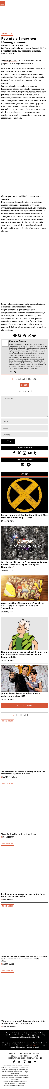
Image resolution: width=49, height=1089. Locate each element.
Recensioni (7, 721)
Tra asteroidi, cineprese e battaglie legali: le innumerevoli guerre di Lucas (23, 773)
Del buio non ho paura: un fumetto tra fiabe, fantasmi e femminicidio (23, 895)
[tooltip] (15, 335)
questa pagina (34, 1045)
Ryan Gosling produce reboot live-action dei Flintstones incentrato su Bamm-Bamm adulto (24, 654)
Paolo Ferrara (9, 899)
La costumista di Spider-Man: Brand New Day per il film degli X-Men (24, 516)
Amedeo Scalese (9, 1026)
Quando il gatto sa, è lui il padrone (18, 834)
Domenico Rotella (10, 777)
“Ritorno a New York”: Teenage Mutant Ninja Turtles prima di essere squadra (23, 1022)
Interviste (7, 34)
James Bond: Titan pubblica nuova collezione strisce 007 (20, 695)
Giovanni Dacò (8, 837)
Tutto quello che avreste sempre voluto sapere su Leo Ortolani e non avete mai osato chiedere (24, 959)
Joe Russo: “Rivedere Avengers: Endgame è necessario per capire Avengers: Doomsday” (24, 564)
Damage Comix (23, 45)
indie (24, 385)
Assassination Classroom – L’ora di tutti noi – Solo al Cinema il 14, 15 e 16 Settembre (23, 606)
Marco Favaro (8, 964)
